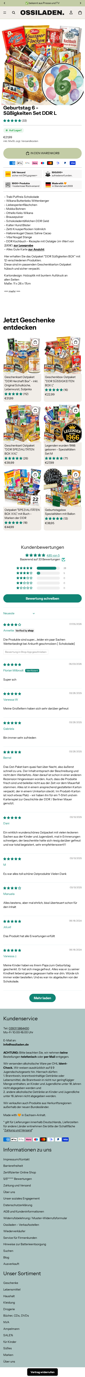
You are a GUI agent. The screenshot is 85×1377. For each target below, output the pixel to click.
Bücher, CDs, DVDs (16, 1315)
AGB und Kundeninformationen (23, 1211)
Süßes (7, 1348)
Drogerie (9, 1309)
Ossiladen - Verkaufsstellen (21, 1224)
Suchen (8, 1251)
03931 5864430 (19, 1028)
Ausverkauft (11, 1264)
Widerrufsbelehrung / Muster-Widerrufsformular (35, 1218)
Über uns (9, 1192)
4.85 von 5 (53, 555)
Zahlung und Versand (18, 1130)
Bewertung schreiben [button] (42, 598)
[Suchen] (13, 12)
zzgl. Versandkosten (27, 141)
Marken (8, 1355)
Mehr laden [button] (42, 998)
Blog (6, 1257)
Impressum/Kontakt (16, 1159)
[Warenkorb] (80, 12)
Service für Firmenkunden (20, 1238)
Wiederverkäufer (14, 1231)
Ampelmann (11, 1328)
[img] (12, 625)
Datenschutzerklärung (17, 1205)
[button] (12, 120)
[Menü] (4, 12)
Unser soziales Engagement (21, 1198)
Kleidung (9, 1302)
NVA (6, 1322)
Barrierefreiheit (13, 1166)
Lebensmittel (11, 1289)
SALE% (8, 1335)
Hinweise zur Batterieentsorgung (24, 1244)
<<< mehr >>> (12, 291)
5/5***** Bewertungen (17, 1179)
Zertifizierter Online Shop (19, 1172)
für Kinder (9, 1342)
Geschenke (10, 1283)
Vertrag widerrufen (42, 1372)
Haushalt (9, 1296)
